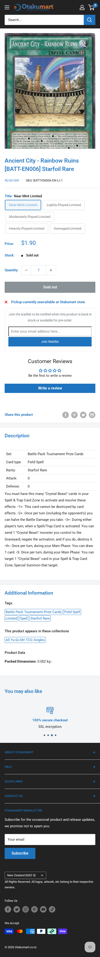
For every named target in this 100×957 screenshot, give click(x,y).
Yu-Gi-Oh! (12, 180)
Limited (11, 618)
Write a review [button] (50, 388)
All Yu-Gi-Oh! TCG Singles (25, 640)
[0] (91, 7)
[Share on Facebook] (65, 414)
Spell (24, 618)
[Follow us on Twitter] (16, 909)
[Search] (89, 20)
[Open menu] (7, 7)
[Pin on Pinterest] (74, 414)
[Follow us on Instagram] (25, 909)
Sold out (50, 287)
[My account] (82, 7)
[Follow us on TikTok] (52, 909)
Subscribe (20, 853)
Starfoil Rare (40, 618)
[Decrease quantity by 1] (26, 270)
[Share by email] (92, 414)
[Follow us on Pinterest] (34, 909)
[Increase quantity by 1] (51, 270)
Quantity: (11, 270)
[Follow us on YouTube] (43, 909)
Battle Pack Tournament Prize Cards (33, 612)
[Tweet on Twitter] (83, 414)
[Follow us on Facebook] (8, 909)
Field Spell (72, 612)
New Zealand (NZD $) (21, 875)
